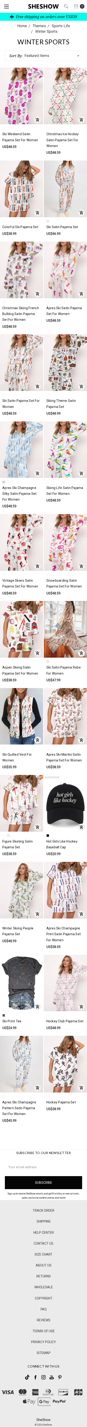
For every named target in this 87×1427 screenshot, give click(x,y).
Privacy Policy (43, 1342)
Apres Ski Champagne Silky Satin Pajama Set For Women (19, 493)
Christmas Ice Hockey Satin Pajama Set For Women (62, 140)
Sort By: (16, 55)
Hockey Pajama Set (61, 1102)
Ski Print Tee (11, 1021)
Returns (43, 1276)
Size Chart (43, 1254)
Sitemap (44, 1353)
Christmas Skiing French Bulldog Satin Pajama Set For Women (20, 313)
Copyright (43, 1298)
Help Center (43, 1232)
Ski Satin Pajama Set (62, 227)
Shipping (44, 1221)
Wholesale (43, 1287)
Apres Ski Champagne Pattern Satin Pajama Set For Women (19, 1108)
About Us (44, 1265)
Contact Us (43, 1243)
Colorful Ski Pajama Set (20, 227)
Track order (43, 1210)
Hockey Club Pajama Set (65, 1021)
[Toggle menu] (6, 6)
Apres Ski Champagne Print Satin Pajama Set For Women (63, 934)
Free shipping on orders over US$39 (46, 16)
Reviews (43, 1320)
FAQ (44, 1309)
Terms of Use (43, 1331)
